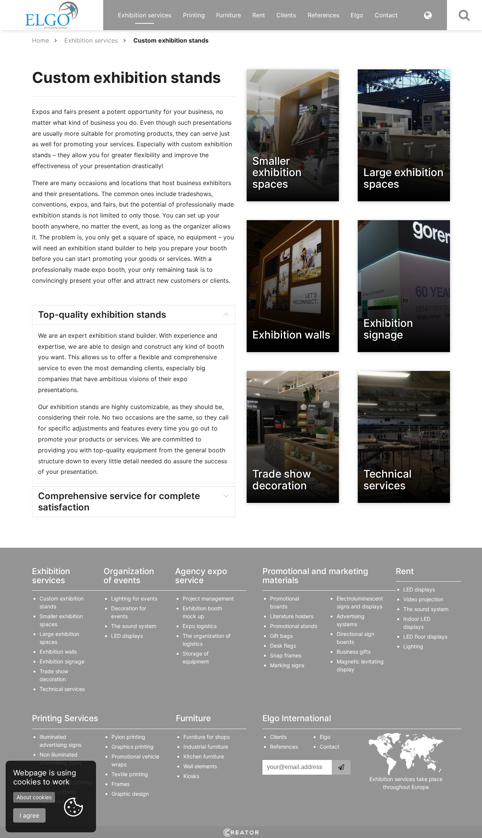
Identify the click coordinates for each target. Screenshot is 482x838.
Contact (386, 15)
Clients (286, 15)
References (323, 15)
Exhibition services (144, 15)
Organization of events (129, 575)
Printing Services (65, 718)
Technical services (62, 689)
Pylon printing (128, 737)
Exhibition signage (62, 661)
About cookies (34, 797)
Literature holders (291, 616)
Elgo (357, 15)
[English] (428, 15)
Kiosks (191, 776)
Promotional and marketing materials (315, 575)
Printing (194, 15)
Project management (208, 598)
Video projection (423, 599)
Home (40, 40)
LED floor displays (425, 636)
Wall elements (200, 766)
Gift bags (281, 636)
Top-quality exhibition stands (102, 314)
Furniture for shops (206, 737)
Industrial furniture (205, 746)
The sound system (133, 626)
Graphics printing (132, 746)
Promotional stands (293, 626)
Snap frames (285, 655)
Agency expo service (201, 575)
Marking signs (287, 665)
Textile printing (129, 774)
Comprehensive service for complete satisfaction (119, 501)
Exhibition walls (58, 651)
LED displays (127, 636)
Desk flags (283, 645)
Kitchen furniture (203, 756)
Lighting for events (134, 598)
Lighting (413, 646)
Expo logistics (200, 626)
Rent (258, 15)
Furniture (228, 15)
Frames (120, 784)
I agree (29, 815)
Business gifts (354, 651)
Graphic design (130, 794)
